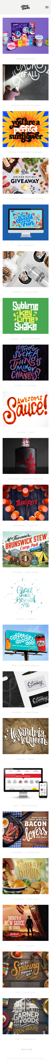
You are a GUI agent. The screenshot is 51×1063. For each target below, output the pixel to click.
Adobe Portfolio (22, 1058)
